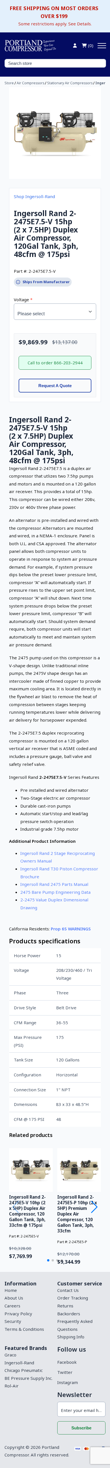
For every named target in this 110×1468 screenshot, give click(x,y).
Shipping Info (70, 1337)
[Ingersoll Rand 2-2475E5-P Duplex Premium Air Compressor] (79, 1170)
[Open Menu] (102, 45)
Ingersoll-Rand (19, 1362)
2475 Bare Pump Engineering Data (55, 892)
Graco (10, 1355)
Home (11, 1290)
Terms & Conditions (24, 1329)
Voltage (22, 299)
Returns (65, 1306)
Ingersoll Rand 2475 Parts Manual (54, 884)
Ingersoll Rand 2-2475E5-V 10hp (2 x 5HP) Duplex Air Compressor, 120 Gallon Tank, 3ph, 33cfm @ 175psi (27, 1211)
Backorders (68, 1313)
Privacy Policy (18, 1313)
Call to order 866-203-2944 (55, 362)
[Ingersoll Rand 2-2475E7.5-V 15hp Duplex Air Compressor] (55, 133)
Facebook (66, 1362)
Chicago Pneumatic (24, 1370)
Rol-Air (12, 1386)
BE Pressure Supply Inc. (28, 1378)
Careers (12, 1306)
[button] (48, 1260)
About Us (14, 1298)
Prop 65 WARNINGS (71, 929)
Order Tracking (72, 1298)
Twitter (64, 1372)
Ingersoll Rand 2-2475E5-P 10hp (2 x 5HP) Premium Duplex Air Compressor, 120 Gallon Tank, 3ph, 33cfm (77, 1214)
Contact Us (68, 1290)
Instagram (67, 1382)
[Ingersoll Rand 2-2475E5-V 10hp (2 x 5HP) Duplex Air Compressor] (31, 1170)
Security (13, 1321)
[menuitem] (29, 1290)
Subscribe (81, 1427)
